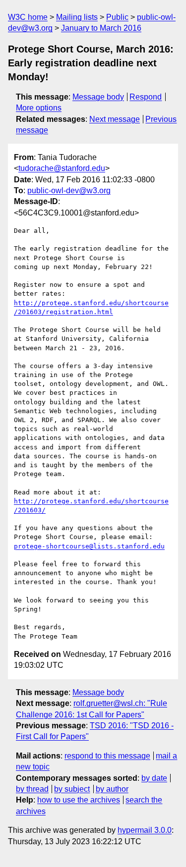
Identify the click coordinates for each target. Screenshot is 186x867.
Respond (145, 97)
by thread (32, 789)
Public (117, 17)
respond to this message (107, 756)
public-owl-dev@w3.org (69, 190)
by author (112, 789)
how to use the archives (78, 800)
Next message (114, 119)
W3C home (28, 17)
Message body (98, 97)
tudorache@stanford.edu (61, 168)
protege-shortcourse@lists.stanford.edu (89, 546)
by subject (72, 789)
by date (154, 778)
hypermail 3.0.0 (145, 830)
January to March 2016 (101, 28)
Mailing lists (77, 17)
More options (39, 108)
